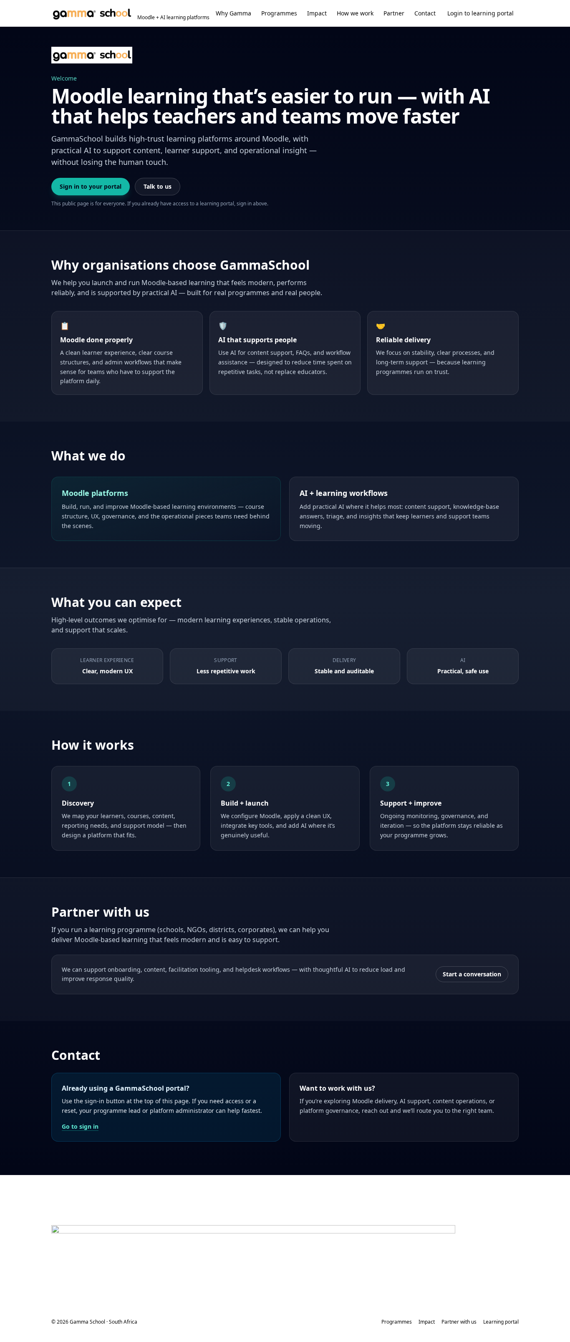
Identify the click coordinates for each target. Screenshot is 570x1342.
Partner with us (459, 1322)
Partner (393, 13)
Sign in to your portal (90, 186)
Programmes (279, 13)
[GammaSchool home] (91, 55)
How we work (355, 13)
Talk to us (158, 186)
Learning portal (501, 1322)
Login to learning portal (480, 13)
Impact (317, 13)
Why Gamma (233, 13)
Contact (425, 13)
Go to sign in (80, 1126)
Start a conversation (472, 974)
